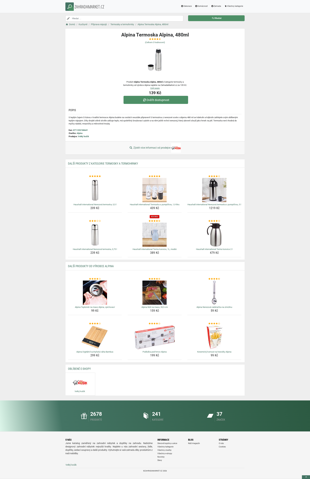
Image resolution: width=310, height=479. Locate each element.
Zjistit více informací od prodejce (152, 147)
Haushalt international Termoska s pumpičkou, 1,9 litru (154, 204)
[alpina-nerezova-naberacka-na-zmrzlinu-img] (214, 293)
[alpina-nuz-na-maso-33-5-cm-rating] (154, 279)
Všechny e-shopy (164, 453)
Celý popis (155, 88)
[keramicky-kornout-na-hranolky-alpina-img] (214, 337)
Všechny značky (164, 450)
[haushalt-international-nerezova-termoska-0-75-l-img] (95, 235)
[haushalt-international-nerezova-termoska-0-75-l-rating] (95, 221)
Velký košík (83, 136)
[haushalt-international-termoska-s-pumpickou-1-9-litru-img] (154, 190)
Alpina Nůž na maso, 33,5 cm (154, 307)
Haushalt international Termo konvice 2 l (214, 249)
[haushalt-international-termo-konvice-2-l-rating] (214, 221)
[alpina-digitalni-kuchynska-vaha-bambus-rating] (95, 323)
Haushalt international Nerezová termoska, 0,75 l (95, 249)
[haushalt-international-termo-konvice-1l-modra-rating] (154, 221)
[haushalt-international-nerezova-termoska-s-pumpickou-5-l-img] (214, 190)
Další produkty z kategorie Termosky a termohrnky (103, 163)
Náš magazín (194, 443)
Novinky (161, 457)
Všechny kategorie (235, 6)
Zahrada (217, 6)
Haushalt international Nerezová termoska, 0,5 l (94, 204)
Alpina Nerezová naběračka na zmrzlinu (214, 307)
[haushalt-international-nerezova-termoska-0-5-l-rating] (95, 176)
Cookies (222, 447)
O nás (221, 443)
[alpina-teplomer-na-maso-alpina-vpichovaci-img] (95, 293)
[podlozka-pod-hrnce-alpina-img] (154, 337)
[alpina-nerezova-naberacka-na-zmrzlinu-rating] (214, 279)
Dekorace (188, 6)
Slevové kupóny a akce (167, 443)
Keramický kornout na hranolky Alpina (214, 352)
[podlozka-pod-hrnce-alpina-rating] (154, 323)
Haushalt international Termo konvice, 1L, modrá (154, 249)
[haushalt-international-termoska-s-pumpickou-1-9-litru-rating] (154, 176)
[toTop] (306, 477)
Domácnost (202, 6)
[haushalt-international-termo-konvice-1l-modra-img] (154, 235)
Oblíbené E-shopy (79, 368)
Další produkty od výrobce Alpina (91, 266)
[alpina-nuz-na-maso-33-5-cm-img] (154, 293)
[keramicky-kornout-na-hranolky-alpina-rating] (214, 323)
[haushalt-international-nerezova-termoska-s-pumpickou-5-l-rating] (214, 176)
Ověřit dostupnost (157, 100)
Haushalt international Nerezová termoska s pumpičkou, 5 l (214, 204)
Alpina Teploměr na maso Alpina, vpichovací (95, 307)
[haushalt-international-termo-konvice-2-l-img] (214, 235)
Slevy (159, 460)
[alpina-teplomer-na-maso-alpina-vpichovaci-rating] (95, 279)
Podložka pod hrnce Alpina (155, 352)
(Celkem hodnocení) (155, 42)
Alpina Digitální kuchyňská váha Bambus (94, 352)
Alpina (80, 133)
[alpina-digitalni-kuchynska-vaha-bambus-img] (95, 337)
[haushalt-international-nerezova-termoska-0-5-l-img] (95, 190)
